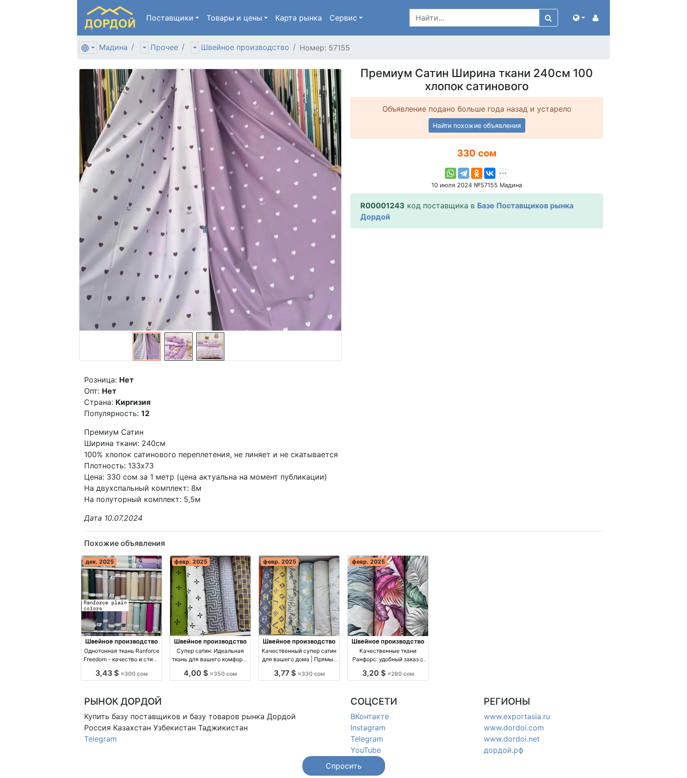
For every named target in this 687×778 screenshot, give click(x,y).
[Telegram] (463, 173)
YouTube (366, 750)
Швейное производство (245, 47)
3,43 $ (121, 673)
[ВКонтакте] (489, 173)
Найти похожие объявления (477, 125)
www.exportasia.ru (517, 716)
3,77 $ (299, 673)
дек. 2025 (100, 561)
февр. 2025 (191, 561)
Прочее (164, 47)
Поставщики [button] (169, 17)
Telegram (100, 738)
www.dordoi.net (512, 738)
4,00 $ (210, 673)
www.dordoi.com (514, 727)
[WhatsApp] (450, 173)
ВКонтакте (370, 716)
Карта (298, 17)
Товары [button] (234, 17)
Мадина (113, 47)
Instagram (368, 727)
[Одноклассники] (476, 173)
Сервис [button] (343, 17)
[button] (579, 17)
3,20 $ (388, 673)
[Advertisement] (477, 301)
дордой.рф (503, 750)
